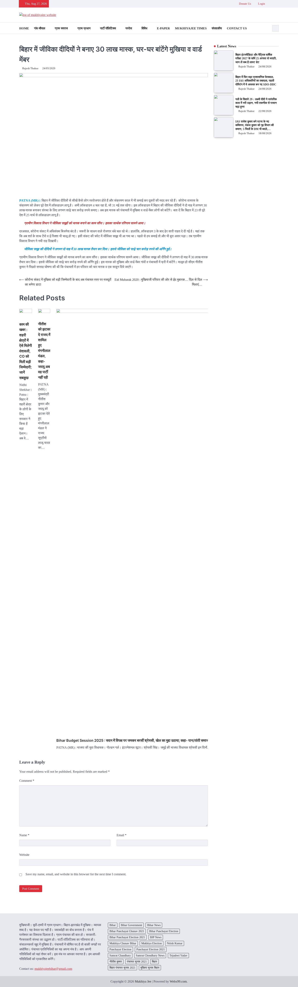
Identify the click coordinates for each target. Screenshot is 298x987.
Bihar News (154, 925)
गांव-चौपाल (39, 28)
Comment (26, 780)
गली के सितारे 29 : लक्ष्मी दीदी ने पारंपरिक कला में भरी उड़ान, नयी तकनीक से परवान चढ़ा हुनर (256, 103)
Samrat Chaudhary (120, 955)
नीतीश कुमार (115, 961)
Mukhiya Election (151, 943)
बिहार (154, 961)
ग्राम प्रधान (84, 28)
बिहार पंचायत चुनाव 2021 (122, 967)
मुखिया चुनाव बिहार (149, 967)
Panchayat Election (120, 949)
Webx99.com (178, 981)
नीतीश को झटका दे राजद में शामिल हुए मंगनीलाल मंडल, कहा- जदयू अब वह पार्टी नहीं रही (44, 350)
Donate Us (245, 3)
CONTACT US (237, 28)
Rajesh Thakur (30, 68)
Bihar (112, 925)
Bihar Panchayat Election (163, 931)
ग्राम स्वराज (61, 28)
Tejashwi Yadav (178, 955)
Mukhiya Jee (143, 981)
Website (24, 854)
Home (24, 28)
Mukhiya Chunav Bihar (122, 943)
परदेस (128, 28)
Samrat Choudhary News (150, 955)
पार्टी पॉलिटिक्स (108, 28)
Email (121, 835)
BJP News (155, 937)
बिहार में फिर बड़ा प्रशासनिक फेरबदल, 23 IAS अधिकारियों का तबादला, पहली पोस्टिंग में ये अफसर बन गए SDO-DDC (255, 80)
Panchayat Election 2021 (150, 949)
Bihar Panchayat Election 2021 (127, 937)
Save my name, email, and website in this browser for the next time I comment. (76, 874)
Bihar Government (131, 925)
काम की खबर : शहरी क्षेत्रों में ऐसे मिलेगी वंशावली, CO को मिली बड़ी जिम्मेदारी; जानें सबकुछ (25, 351)
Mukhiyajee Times (191, 28)
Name (24, 835)
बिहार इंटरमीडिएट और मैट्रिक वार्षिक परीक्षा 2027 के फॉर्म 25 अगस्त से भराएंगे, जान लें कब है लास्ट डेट (256, 58)
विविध (144, 28)
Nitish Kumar (174, 943)
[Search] (275, 28)
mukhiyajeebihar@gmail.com (53, 968)
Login (261, 3)
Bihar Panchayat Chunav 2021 (126, 931)
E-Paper (163, 28)
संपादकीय (217, 28)
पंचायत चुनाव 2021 (137, 961)
